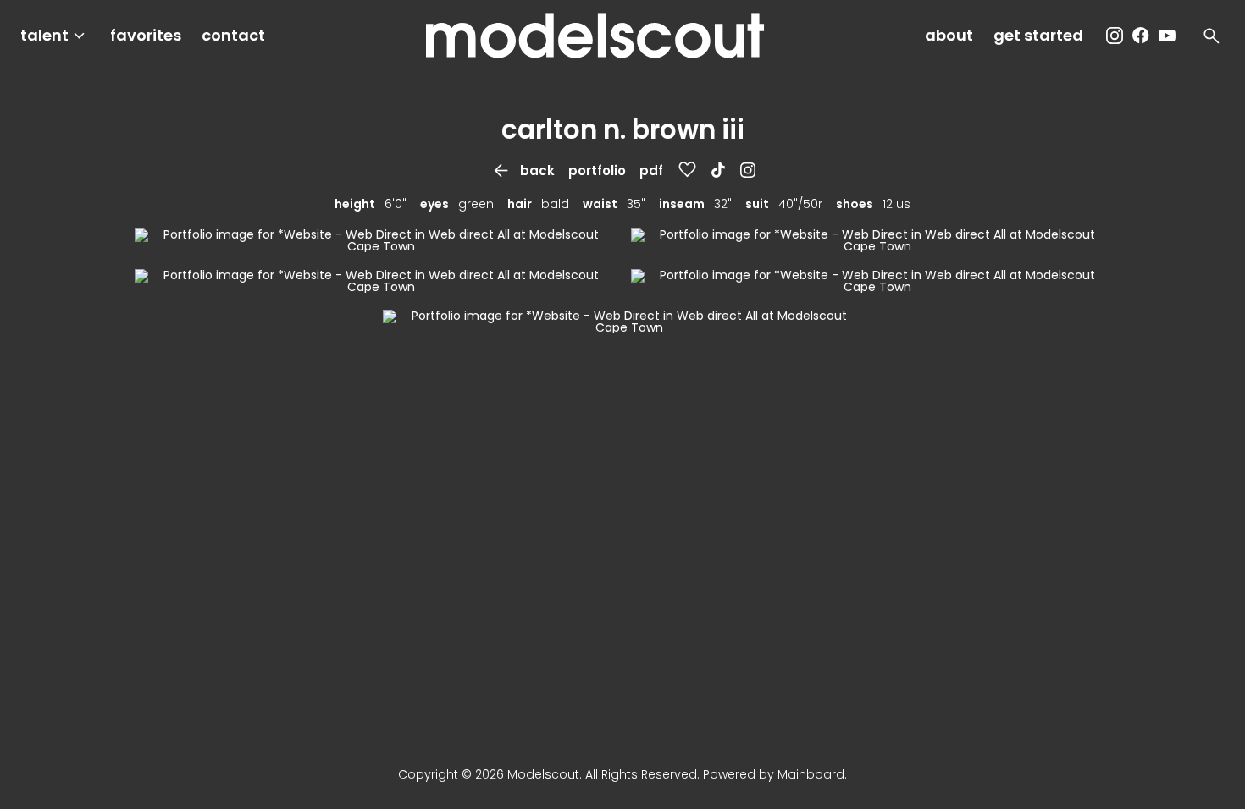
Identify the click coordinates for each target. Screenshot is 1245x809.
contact (233, 35)
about (949, 35)
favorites (145, 35)
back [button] (522, 170)
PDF (651, 170)
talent (55, 36)
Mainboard (810, 774)
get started (1038, 35)
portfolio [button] (597, 170)
